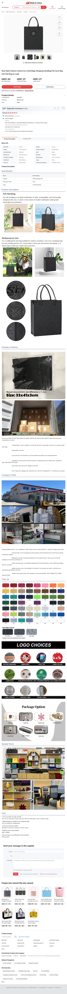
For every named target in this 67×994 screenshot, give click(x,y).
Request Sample (29, 90)
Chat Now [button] (51, 87)
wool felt (4, 943)
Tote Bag (25, 11)
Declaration (50, 987)
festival (51, 946)
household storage (54, 940)
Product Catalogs (24, 937)
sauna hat (52, 943)
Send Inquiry (17, 87)
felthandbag (37, 940)
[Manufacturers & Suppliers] (33, 2)
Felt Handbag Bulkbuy (21, 979)
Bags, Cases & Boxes (10, 11)
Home (3, 11)
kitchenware (21, 946)
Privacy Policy (58, 987)
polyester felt (21, 943)
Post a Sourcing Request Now (48, 874)
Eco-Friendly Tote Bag (19, 963)
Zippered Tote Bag (33, 963)
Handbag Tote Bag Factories (10, 975)
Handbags (19, 11)
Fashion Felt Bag (53, 975)
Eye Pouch (20, 940)
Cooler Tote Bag (7, 963)
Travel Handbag (45, 971)
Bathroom (4, 940)
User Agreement (42, 987)
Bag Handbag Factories (9, 971)
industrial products (38, 943)
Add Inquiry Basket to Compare (34, 62)
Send (15, 874)
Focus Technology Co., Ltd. (23, 987)
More (3, 982)
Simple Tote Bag (32, 11)
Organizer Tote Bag (8, 979)
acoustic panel (5, 946)
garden (35, 946)
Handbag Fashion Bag (24, 971)
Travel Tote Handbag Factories (28, 975)
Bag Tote (35, 971)
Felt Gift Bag (43, 975)
